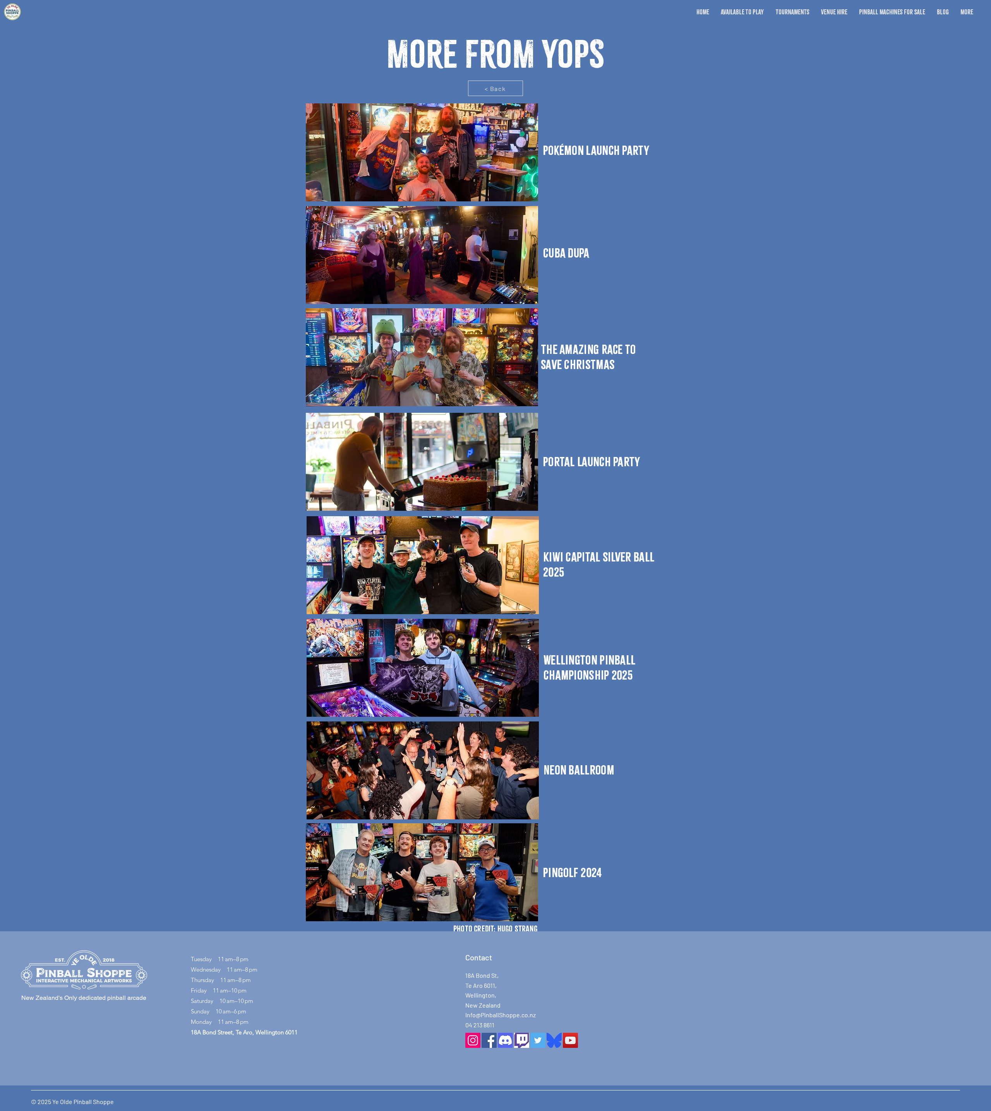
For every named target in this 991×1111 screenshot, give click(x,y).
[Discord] (505, 1040)
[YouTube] (570, 1040)
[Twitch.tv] (521, 1040)
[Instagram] (472, 1040)
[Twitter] (537, 1040)
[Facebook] (489, 1040)
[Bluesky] (554, 1040)
